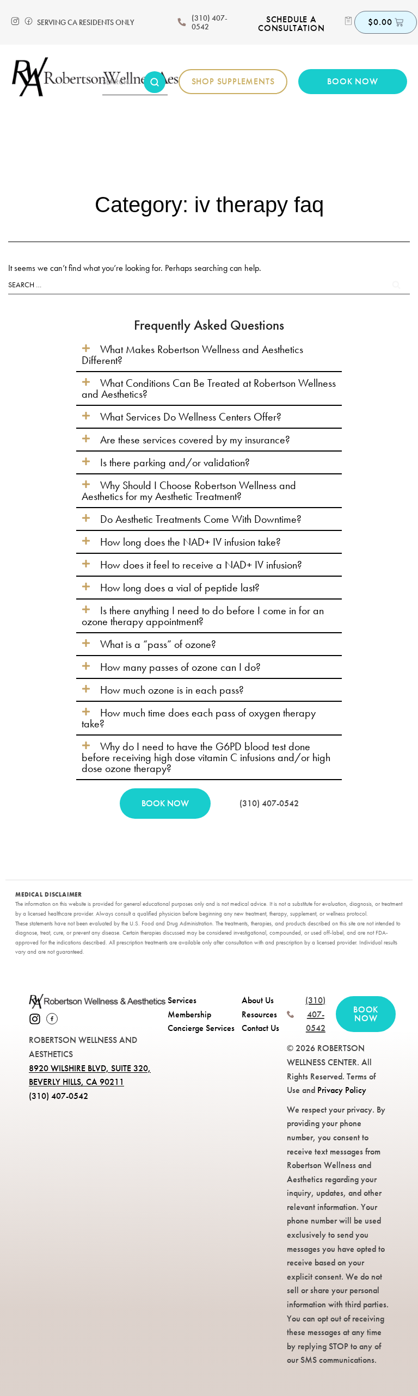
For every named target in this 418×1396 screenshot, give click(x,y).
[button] (209, 354)
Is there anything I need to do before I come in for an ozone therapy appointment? (203, 615)
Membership (189, 1014)
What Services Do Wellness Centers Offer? (190, 417)
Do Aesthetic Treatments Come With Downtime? (201, 519)
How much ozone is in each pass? (172, 690)
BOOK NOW (165, 803)
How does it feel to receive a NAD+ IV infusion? (201, 565)
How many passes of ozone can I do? (180, 667)
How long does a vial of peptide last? (180, 587)
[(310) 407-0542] (181, 22)
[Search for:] (209, 284)
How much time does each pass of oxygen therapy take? (199, 718)
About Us (258, 1000)
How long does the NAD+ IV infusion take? (190, 542)
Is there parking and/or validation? (175, 462)
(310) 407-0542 (210, 22)
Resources (259, 1014)
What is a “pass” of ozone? (158, 644)
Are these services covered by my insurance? (195, 440)
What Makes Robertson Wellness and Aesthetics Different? (192, 354)
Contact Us (260, 1028)
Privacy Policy (341, 1090)
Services (182, 1000)
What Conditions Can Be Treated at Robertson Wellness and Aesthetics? (209, 388)
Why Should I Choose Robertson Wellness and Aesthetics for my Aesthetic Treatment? (189, 490)
